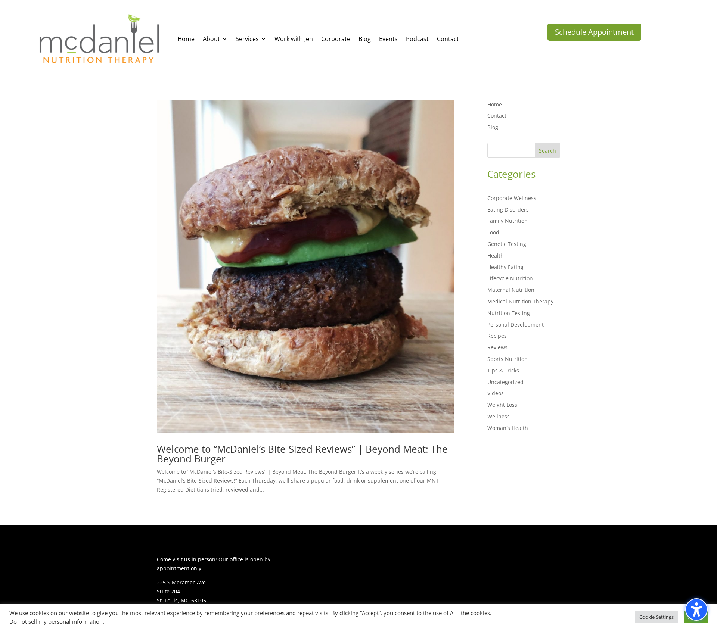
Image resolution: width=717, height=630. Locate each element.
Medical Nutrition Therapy (520, 301)
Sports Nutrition (507, 358)
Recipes (497, 335)
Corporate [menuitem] (335, 39)
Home (494, 104)
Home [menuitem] (186, 39)
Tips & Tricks (503, 370)
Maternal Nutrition (510, 289)
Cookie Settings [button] (656, 617)
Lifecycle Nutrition (510, 278)
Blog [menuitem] (364, 39)
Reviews (497, 347)
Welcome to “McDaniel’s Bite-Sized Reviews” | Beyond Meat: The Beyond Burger (302, 453)
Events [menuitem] (388, 39)
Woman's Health (507, 427)
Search (547, 150)
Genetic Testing (506, 243)
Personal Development (515, 324)
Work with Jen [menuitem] (293, 39)
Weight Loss (502, 404)
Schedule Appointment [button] (594, 32)
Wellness (498, 416)
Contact (496, 115)
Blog (492, 127)
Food (493, 232)
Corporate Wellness (511, 198)
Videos (495, 393)
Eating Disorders (508, 209)
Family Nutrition (507, 220)
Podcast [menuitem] (417, 39)
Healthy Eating (505, 267)
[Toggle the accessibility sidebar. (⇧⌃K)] (696, 609)
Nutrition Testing (508, 312)
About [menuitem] (211, 39)
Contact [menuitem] (448, 39)
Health (495, 255)
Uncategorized (505, 382)
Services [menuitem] (247, 39)
